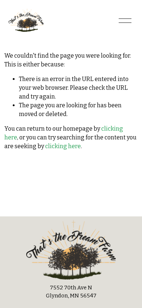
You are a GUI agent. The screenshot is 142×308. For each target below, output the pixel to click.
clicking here (63, 146)
